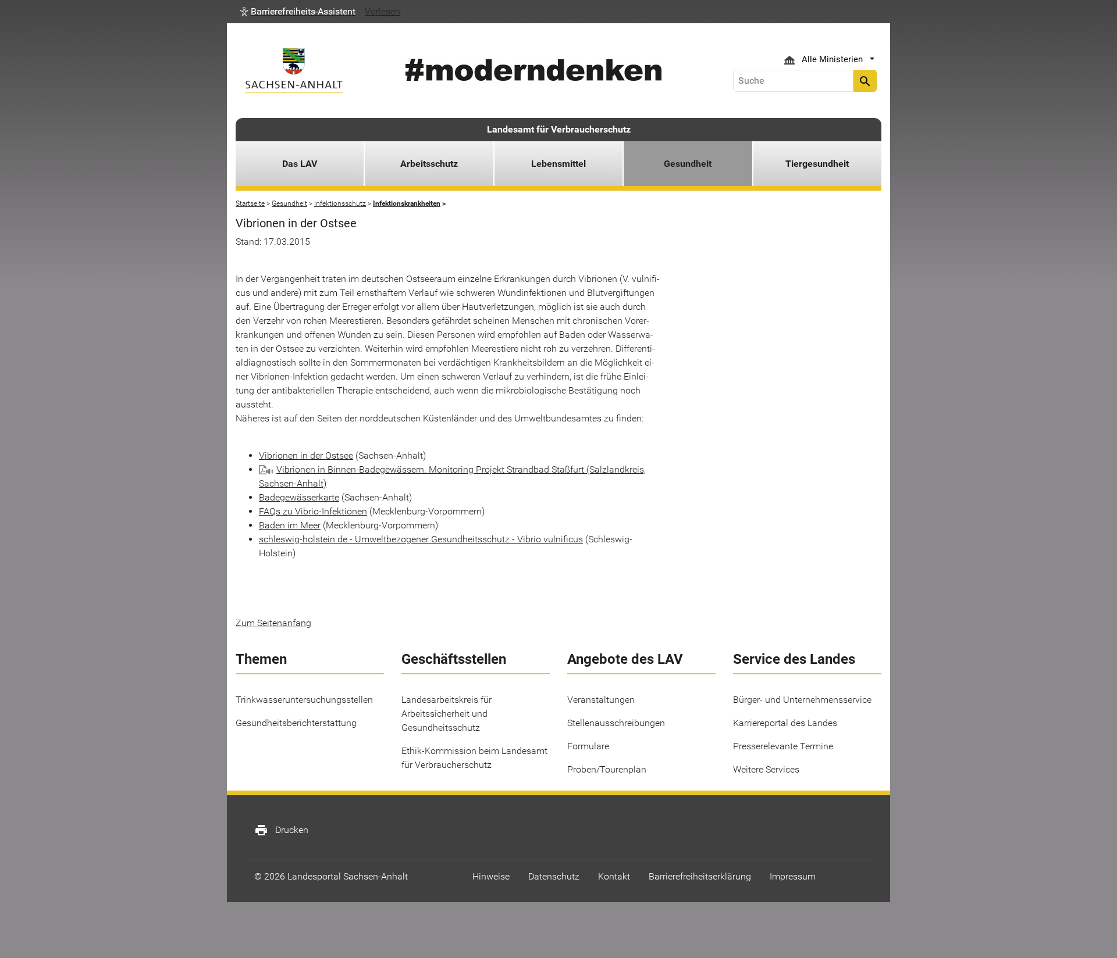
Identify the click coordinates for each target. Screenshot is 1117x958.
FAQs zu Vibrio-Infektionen (313, 511)
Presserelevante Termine (783, 746)
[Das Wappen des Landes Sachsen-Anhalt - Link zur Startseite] (294, 70)
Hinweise (491, 876)
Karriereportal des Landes (785, 722)
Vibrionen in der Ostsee (306, 455)
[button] (297, 12)
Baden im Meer (290, 525)
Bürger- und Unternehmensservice (802, 699)
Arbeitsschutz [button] (429, 163)
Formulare (588, 746)
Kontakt (614, 876)
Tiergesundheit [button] (817, 163)
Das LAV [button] (299, 163)
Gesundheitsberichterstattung (296, 722)
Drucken (281, 830)
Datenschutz (553, 876)
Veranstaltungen (601, 699)
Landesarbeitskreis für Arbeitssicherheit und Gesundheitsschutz (446, 713)
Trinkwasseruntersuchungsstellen (304, 699)
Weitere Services (766, 769)
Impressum (793, 876)
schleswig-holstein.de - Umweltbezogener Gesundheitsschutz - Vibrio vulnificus (421, 539)
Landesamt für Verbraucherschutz (559, 129)
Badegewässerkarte (299, 497)
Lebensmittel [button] (558, 163)
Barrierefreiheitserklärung (700, 876)
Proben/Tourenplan (606, 769)
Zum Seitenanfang (273, 622)
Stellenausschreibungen (616, 722)
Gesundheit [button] (688, 163)
